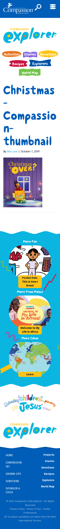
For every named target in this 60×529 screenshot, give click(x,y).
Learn (30, 374)
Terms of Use (34, 509)
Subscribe (12, 481)
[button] (38, 7)
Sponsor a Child (13, 490)
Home (9, 455)
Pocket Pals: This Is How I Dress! (30, 281)
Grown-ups (13, 473)
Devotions (47, 467)
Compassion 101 (14, 464)
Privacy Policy (17, 509)
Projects (49, 454)
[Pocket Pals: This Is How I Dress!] (34, 262)
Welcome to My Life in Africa (29, 329)
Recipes (49, 473)
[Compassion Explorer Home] (30, 35)
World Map (47, 486)
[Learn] (34, 358)
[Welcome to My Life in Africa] (34, 312)
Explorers (48, 480)
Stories (49, 461)
